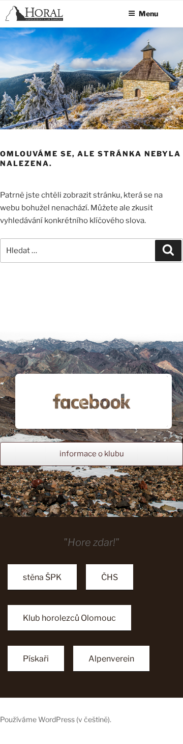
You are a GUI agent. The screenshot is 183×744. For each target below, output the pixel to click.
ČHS (109, 577)
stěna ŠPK (42, 577)
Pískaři (36, 659)
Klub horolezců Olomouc (69, 618)
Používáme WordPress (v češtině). (55, 719)
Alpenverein (111, 659)
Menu (148, 13)
